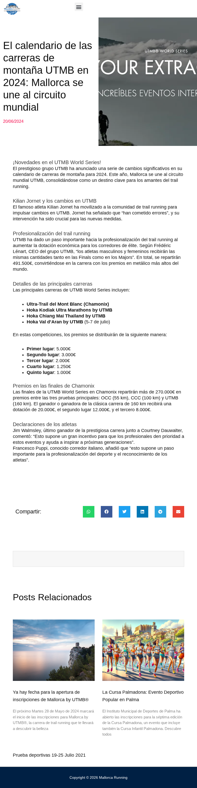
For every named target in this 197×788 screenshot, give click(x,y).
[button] (79, 7)
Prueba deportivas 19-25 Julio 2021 (49, 755)
